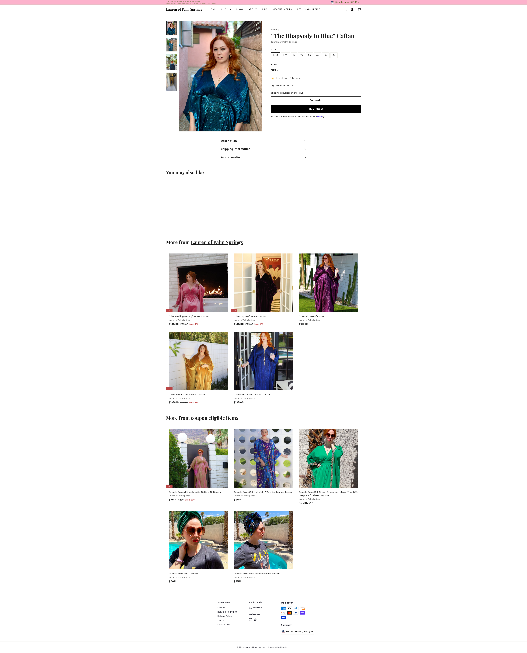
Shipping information (235, 149)
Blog (239, 9)
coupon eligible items (214, 417)
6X (334, 55)
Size (273, 49)
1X (294, 55)
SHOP (225, 9)
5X (325, 55)
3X (309, 55)
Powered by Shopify (277, 647)
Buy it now (316, 109)
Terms (221, 620)
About (253, 9)
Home (212, 9)
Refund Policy (225, 616)
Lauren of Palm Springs (184, 9)
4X (317, 55)
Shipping (275, 93)
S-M (275, 55)
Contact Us (224, 624)
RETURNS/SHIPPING (309, 9)
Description (229, 141)
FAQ (264, 9)
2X (301, 55)
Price (274, 64)
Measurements (282, 9)
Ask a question (231, 157)
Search (221, 607)
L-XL (285, 55)
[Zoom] (220, 76)
